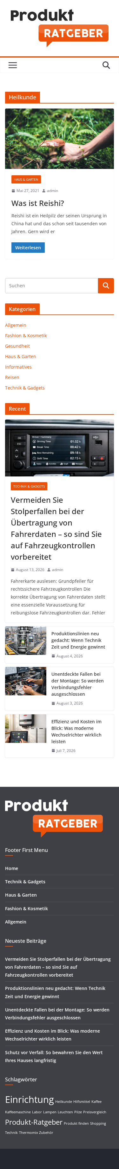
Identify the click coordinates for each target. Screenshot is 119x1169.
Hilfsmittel (81, 1101)
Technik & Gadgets (25, 388)
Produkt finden (76, 1123)
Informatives (18, 367)
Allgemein (15, 325)
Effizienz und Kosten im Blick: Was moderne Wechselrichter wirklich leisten (76, 731)
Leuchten (65, 1112)
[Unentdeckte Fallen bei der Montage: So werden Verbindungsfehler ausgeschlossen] (25, 689)
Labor (37, 1112)
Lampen (49, 1112)
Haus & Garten (26, 179)
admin (52, 190)
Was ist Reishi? (37, 203)
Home (11, 868)
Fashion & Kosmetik (26, 336)
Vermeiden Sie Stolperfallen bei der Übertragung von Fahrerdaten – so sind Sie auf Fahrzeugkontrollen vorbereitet (56, 528)
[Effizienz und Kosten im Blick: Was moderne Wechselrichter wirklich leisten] (25, 736)
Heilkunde (63, 1101)
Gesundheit (17, 346)
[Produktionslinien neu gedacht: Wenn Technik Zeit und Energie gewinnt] (25, 644)
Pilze (78, 1112)
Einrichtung (29, 1099)
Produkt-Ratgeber (34, 1122)
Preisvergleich (94, 1112)
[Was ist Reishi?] (59, 139)
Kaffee (96, 1101)
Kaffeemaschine (18, 1112)
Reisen (12, 377)
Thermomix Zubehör (36, 1132)
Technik (11, 1132)
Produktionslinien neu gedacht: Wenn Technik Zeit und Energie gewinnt (78, 640)
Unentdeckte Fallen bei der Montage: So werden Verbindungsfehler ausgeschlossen (77, 684)
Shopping (98, 1123)
